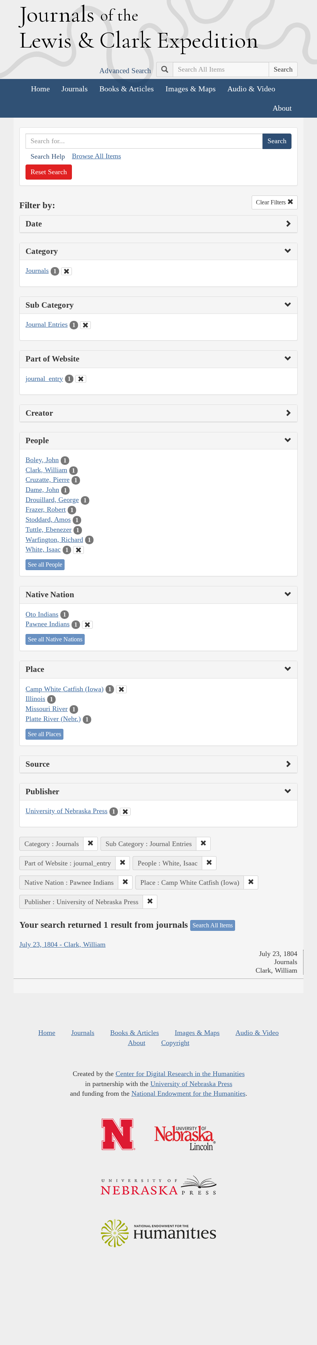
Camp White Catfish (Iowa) (65, 689)
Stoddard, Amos (48, 519)
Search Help (48, 156)
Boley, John (42, 460)
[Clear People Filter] (78, 550)
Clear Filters (271, 202)
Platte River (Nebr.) (53, 719)
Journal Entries (47, 324)
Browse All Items (96, 156)
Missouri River (47, 709)
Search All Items (213, 925)
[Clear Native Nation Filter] (87, 625)
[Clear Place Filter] (121, 689)
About (282, 108)
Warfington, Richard (54, 539)
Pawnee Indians (48, 624)
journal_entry (44, 378)
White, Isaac (43, 549)
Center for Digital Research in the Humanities (180, 1074)
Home (40, 88)
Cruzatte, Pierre (48, 479)
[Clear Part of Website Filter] (80, 379)
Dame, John (42, 489)
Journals (74, 88)
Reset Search (49, 172)
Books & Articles (126, 88)
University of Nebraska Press (66, 811)
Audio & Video (251, 88)
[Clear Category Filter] (66, 271)
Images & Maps (190, 88)
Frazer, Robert (46, 509)
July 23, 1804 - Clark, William (62, 944)
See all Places (44, 734)
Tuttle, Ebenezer (49, 529)
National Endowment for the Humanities (188, 1093)
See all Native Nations (55, 639)
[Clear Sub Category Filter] (85, 325)
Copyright (175, 1043)
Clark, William (46, 470)
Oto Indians (42, 614)
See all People (45, 564)
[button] (90, 844)
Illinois (35, 698)
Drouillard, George (52, 500)
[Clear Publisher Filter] (125, 812)
